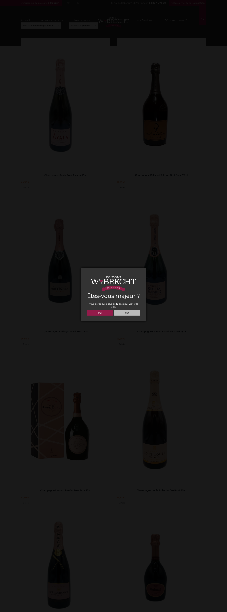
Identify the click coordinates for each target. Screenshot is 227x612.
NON (127, 313)
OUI (100, 313)
